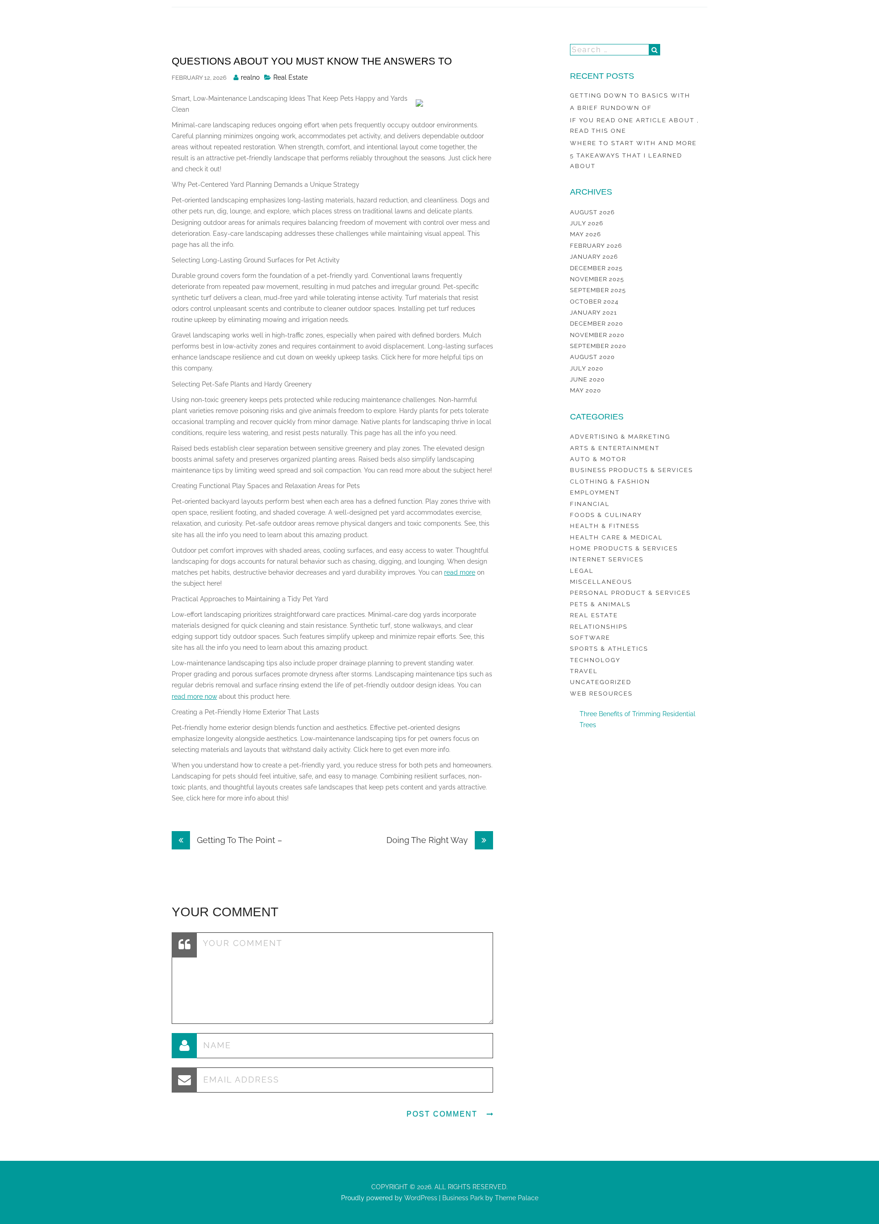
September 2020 (598, 346)
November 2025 (597, 279)
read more (459, 572)
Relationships (599, 626)
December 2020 (596, 323)
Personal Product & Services (630, 592)
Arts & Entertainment (615, 448)
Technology (595, 660)
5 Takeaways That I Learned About (626, 160)
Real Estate (290, 77)
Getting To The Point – (238, 840)
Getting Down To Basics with (630, 95)
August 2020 (592, 357)
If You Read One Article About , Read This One (634, 125)
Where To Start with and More (633, 143)
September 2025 (598, 290)
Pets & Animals (600, 604)
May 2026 (585, 234)
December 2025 (596, 268)
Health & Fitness (605, 525)
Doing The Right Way (428, 840)
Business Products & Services (631, 470)
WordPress (419, 1198)
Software (590, 637)
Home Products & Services (624, 548)
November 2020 (597, 335)
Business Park (462, 1198)
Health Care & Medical (616, 537)
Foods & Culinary (606, 514)
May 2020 (585, 390)
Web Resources (601, 693)
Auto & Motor (598, 459)
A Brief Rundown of (611, 107)
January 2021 (593, 312)
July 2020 (586, 368)
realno (250, 77)
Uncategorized (600, 682)
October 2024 (594, 301)
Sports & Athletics (609, 648)
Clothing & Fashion (610, 481)
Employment (595, 492)
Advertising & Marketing (620, 436)
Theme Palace (516, 1198)
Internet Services (607, 559)
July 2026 (586, 223)
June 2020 (587, 379)
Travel (584, 671)
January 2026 (594, 256)
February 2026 (596, 245)
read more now (194, 696)
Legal (582, 570)
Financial (590, 503)
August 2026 (592, 212)
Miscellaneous (601, 581)
